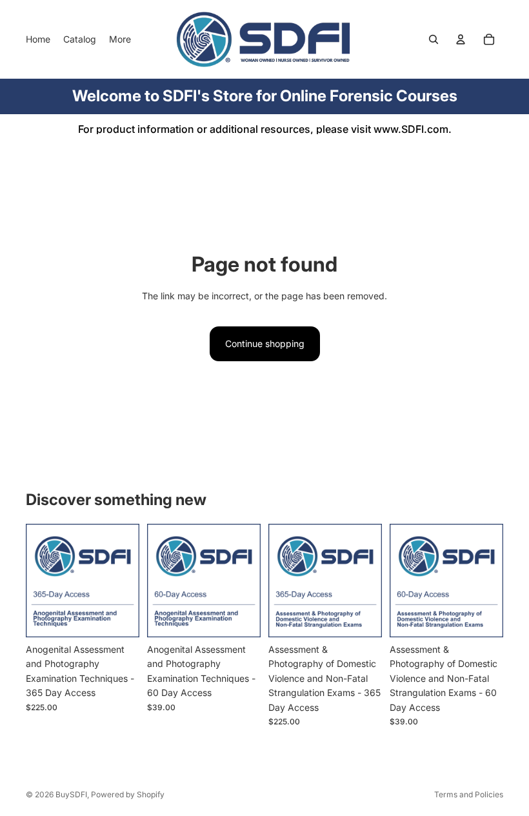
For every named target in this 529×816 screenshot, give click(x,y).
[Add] (119, 617)
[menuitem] (120, 39)
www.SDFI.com (411, 129)
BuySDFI (71, 794)
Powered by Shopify (128, 794)
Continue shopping (264, 343)
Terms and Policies (468, 794)
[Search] (433, 39)
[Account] (460, 39)
